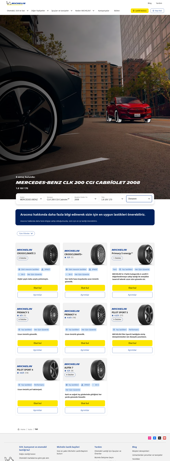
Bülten (117, 10)
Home (23, 429)
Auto (30, 429)
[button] (41, 199)
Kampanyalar (103, 10)
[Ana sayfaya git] (16, 3)
